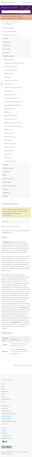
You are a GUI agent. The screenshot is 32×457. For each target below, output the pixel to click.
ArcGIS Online (5, 406)
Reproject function (9, 150)
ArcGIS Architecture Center (9, 421)
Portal (3, 386)
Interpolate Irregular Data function (13, 101)
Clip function (7, 77)
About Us (4, 428)
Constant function (9, 84)
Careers (3, 430)
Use (2, 21)
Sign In (29, 2)
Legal (12, 454)
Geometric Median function (11, 98)
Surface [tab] (6, 196)
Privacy (25, 451)
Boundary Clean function (11, 70)
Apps (2, 396)
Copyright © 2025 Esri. (7, 451)
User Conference (6, 435)
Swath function (8, 157)
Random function (8, 133)
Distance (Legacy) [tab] (9, 168)
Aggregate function (9, 59)
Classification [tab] (7, 45)
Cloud (3, 394)
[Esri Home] (4, 441)
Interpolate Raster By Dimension (13, 105)
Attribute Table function (10, 66)
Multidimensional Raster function (13, 126)
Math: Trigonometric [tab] (9, 185)
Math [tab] (5, 175)
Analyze (7, 21)
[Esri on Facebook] (5, 447)
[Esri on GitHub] (8, 447)
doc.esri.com (25, 18)
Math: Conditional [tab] (9, 178)
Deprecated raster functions (9, 35)
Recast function (8, 140)
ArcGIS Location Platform (8, 413)
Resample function (9, 147)
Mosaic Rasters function (10, 119)
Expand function (8, 91)
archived (24, 209)
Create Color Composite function (13, 87)
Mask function (8, 112)
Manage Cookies (5, 454)
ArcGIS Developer (6, 416)
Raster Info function (9, 136)
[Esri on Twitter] (2, 447)
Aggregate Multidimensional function (14, 63)
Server (3, 389)
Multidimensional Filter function (12, 122)
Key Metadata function (10, 108)
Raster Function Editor (8, 28)
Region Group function (10, 143)
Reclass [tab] (6, 189)
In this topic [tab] (5, 221)
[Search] (23, 2)
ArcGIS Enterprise (9, 2)
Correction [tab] (7, 52)
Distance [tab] (6, 164)
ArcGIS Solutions (6, 418)
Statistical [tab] (6, 192)
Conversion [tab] (7, 49)
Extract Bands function (10, 94)
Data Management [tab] (9, 56)
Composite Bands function (11, 80)
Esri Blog (3, 433)
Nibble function (8, 129)
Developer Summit (6, 438)
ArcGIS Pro (4, 408)
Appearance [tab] (7, 42)
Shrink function (8, 154)
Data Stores (4, 391)
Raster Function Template (9, 31)
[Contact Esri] (10, 447)
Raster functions (15, 21)
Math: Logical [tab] (7, 182)
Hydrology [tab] (7, 171)
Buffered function (9, 73)
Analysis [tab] (6, 38)
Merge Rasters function (10, 115)
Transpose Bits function (10, 161)
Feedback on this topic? (23, 365)
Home (3, 384)
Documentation (5, 399)
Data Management (8, 24)
